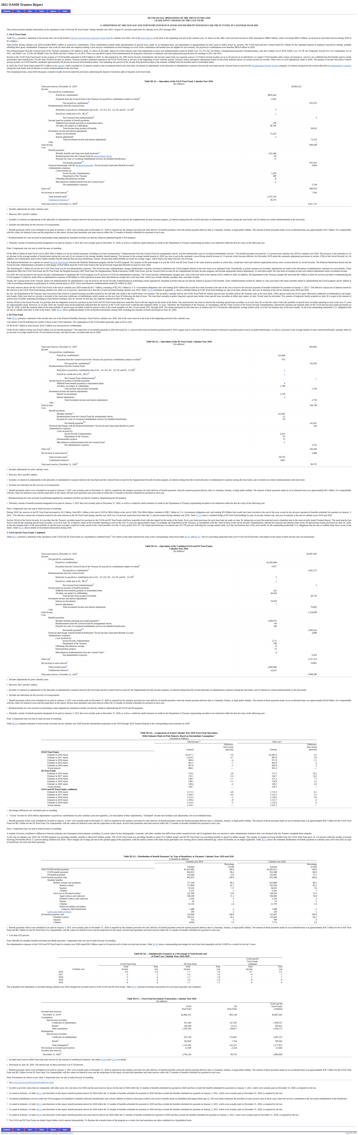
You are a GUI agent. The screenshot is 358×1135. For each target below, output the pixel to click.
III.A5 (264, 839)
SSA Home (4, 1133)
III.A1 (15, 38)
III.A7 (59, 310)
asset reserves (147, 38)
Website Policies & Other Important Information (35, 1133)
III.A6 (155, 944)
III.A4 (15, 723)
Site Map (55, 1133)
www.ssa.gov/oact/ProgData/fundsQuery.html (32, 1082)
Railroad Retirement (84, 165)
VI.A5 (199, 515)
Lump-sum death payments (59, 912)
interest (61, 65)
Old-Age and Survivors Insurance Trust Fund (90, 38)
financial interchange (59, 262)
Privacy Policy (14, 1133)
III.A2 (15, 318)
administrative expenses (340, 65)
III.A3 (15, 537)
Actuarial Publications (66, 1133)
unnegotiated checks (103, 156)
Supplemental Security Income (265, 65)
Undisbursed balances (58, 200)
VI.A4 (150, 290)
